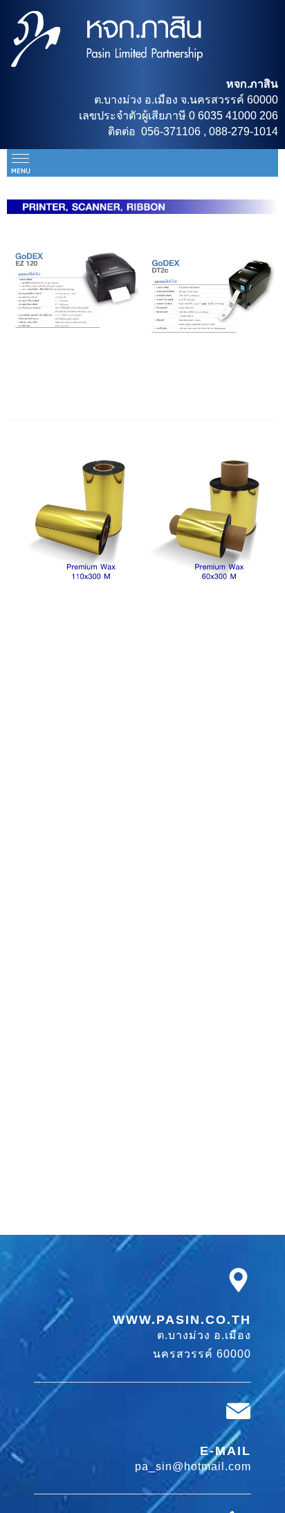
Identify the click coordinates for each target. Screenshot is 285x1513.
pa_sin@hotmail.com (193, 1466)
